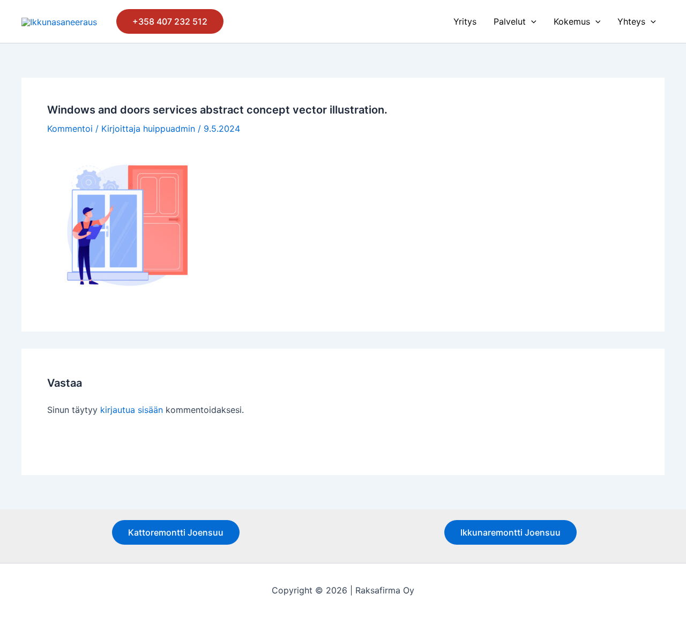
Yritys (464, 21)
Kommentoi (70, 128)
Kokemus (572, 21)
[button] (169, 21)
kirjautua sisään (131, 409)
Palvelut (510, 21)
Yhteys (631, 21)
